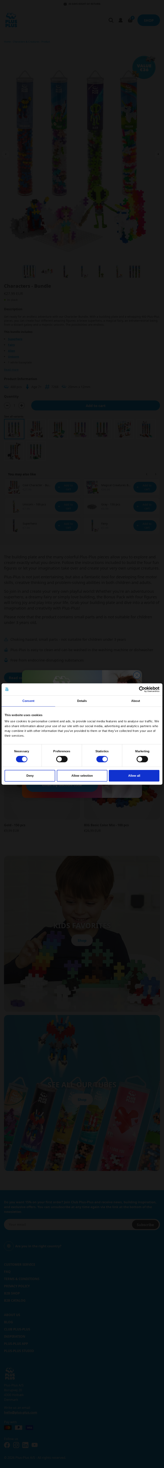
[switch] (62, 759)
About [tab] (135, 701)
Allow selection (82, 775)
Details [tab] (82, 701)
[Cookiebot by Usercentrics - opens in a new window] (141, 689)
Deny (30, 775)
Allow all (134, 775)
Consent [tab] (28, 701)
